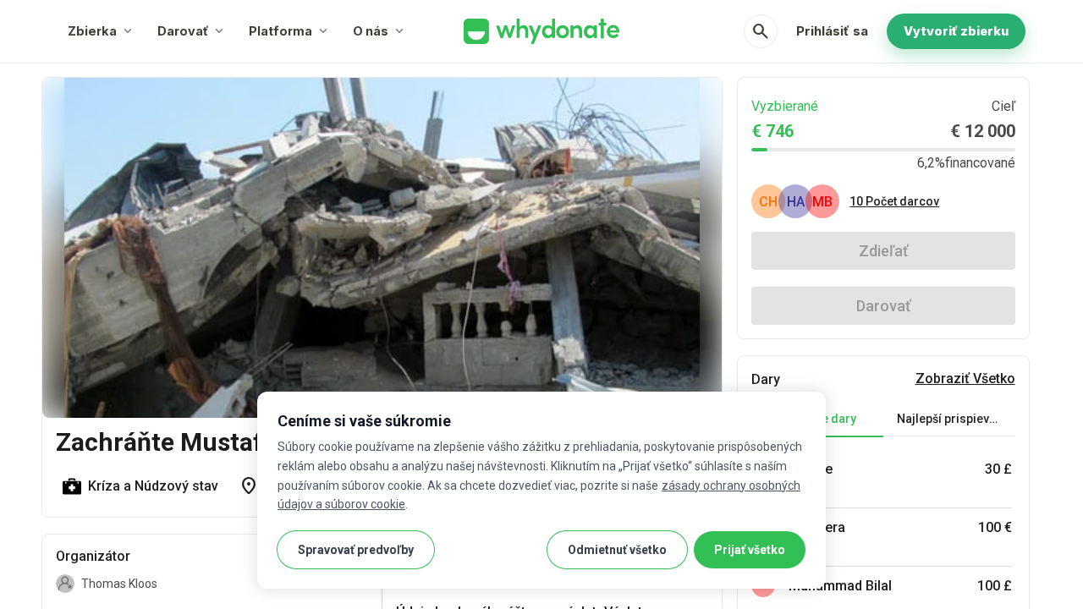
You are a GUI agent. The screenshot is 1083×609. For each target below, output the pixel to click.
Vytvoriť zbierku (956, 31)
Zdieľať (883, 251)
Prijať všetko (749, 550)
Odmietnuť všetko (617, 550)
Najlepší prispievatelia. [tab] (956, 418)
